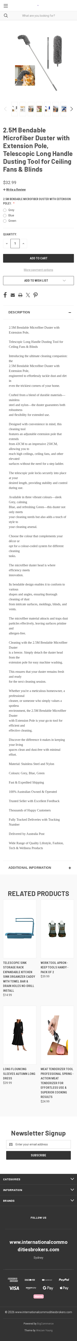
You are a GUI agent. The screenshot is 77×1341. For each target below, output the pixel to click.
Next (71, 109)
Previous (5, 109)
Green (12, 220)
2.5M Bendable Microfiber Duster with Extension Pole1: (37, 201)
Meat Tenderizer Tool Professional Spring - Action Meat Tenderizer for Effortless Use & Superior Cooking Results (57, 1083)
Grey (11, 210)
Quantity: (10, 234)
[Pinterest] (35, 295)
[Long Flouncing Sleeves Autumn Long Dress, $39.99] (20, 1035)
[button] (14, 189)
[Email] (13, 295)
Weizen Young (44, 1330)
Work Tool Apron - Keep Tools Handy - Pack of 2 (54, 967)
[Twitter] (28, 295)
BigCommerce (45, 1323)
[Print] (20, 295)
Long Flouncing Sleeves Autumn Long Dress (19, 1073)
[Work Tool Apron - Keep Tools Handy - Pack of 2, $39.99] (57, 928)
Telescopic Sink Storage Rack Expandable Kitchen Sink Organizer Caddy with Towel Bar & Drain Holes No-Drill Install (19, 977)
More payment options (38, 270)
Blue (11, 215)
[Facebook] (5, 295)
